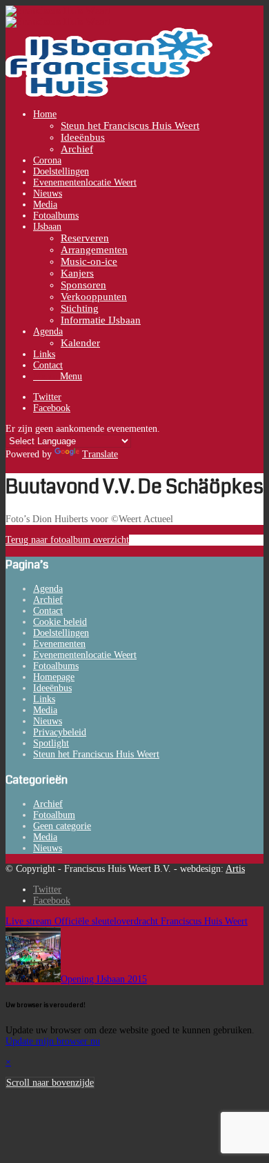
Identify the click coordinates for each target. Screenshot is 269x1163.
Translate (100, 454)
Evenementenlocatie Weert (85, 655)
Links (44, 699)
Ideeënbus (52, 688)
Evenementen (59, 644)
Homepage (53, 677)
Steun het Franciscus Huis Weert (96, 754)
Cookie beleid (60, 622)
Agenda (48, 589)
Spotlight (51, 743)
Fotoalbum (54, 815)
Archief (48, 600)
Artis (235, 869)
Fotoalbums (56, 666)
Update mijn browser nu (53, 1041)
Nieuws (47, 721)
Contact (48, 611)
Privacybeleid (59, 732)
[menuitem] (148, 132)
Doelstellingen (61, 633)
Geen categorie (62, 826)
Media (45, 710)
